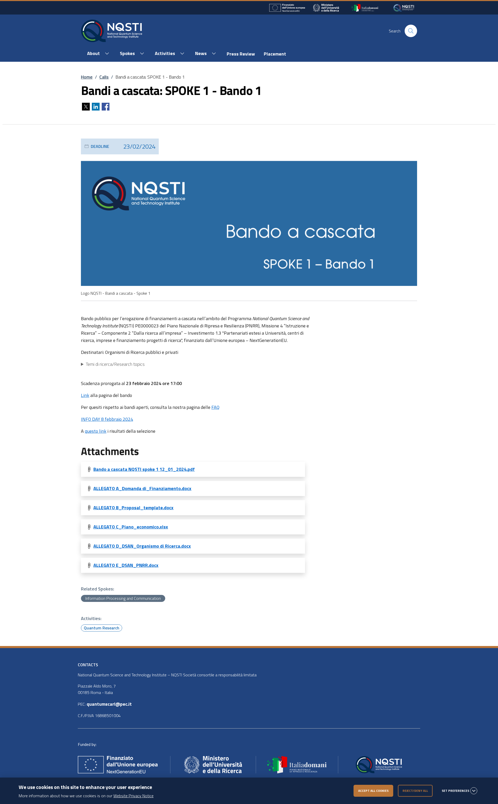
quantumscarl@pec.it (109, 703)
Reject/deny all (415, 790)
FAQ (215, 407)
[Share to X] (86, 107)
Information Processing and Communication (123, 598)
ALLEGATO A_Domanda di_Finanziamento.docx (142, 488)
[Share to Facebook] (105, 107)
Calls (104, 76)
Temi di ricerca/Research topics (115, 364)
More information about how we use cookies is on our (86, 796)
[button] (97, 54)
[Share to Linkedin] (96, 107)
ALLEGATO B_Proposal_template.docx (133, 507)
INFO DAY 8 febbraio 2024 (107, 419)
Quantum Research (101, 628)
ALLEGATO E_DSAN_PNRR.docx (125, 565)
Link (85, 395)
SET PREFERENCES (455, 790)
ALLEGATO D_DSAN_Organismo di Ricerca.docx (142, 545)
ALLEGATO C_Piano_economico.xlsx (130, 526)
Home (87, 76)
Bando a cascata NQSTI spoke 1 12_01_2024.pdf (144, 469)
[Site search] (411, 31)
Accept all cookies (373, 790)
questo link (95, 431)
